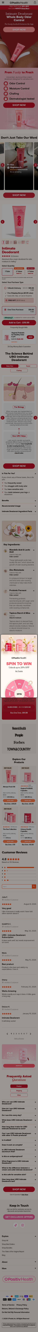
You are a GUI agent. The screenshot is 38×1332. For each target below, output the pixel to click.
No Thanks (19, 671)
